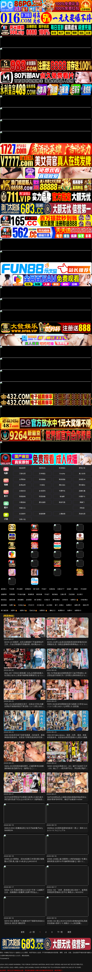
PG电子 (44, 589)
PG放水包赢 (21, 594)
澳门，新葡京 (59, 605)
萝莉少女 (82, 468)
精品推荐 (22, 468)
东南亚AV (82, 479)
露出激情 (42, 502)
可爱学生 (62, 491)
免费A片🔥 (23, 610)
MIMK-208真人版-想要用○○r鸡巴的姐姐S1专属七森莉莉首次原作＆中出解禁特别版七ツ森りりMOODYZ (67, 861)
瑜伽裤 (62, 496)
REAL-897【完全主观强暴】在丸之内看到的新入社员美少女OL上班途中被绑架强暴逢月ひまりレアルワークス (23, 675)
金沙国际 (49, 605)
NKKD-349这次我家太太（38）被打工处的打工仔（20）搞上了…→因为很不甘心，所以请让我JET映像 (67, 768)
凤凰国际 (12, 594)
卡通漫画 (22, 502)
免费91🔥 (14, 610)
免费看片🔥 (74, 600)
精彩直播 (39, 594)
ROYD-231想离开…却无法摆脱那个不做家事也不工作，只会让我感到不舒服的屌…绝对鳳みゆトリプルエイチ (24, 644)
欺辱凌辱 (22, 485)
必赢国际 (4, 594)
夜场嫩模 (20, 600)
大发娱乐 (47, 600)
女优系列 (42, 491)
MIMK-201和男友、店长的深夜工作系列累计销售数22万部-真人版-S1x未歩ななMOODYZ (24, 860)
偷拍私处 (4, 600)
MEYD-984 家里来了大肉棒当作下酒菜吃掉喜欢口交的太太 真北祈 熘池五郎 (24, 922)
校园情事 (42, 514)
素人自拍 (82, 473)
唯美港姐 (62, 479)
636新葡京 (84, 600)
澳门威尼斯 (4, 610)
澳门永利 (36, 589)
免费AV (69, 610)
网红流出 (62, 485)
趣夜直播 (12, 600)
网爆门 (82, 502)
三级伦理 (22, 473)
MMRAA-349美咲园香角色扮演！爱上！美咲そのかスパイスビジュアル (67, 829)
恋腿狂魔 (82, 491)
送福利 (69, 589)
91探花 (42, 485)
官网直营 (28, 589)
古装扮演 (22, 491)
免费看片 (69, 605)
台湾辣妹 (22, 479)
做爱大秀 (77, 605)
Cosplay (62, 473)
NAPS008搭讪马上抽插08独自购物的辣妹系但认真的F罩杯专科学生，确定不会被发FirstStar (66, 798)
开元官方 (31, 605)
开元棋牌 (20, 589)
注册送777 (60, 589)
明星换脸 (42, 496)
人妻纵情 (62, 514)
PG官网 (11, 589)
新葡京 (76, 589)
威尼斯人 (4, 589)
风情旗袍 (22, 496)
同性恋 (82, 508)
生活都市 (22, 514)
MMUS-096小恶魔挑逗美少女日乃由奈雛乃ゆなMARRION (23, 829)
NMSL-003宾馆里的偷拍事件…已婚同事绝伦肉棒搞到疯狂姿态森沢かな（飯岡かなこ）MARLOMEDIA (24, 768)
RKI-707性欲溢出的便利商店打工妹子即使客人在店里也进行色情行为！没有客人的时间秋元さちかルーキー (67, 675)
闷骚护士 (82, 496)
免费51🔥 (12, 605)
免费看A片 (61, 610)
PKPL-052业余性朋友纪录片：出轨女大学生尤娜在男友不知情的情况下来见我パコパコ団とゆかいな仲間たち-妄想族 (24, 706)
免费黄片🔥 (43, 610)
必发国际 (29, 600)
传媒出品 (22, 508)
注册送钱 (52, 589)
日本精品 (42, 473)
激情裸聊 (4, 605)
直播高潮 (31, 594)
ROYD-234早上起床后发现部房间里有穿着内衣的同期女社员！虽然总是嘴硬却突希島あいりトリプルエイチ (67, 644)
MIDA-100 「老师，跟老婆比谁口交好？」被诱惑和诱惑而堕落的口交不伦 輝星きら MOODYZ (67, 891)
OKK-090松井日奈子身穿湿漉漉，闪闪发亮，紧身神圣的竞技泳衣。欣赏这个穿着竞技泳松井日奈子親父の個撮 (24, 737)
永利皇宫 (65, 600)
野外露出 (82, 485)
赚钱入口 (53, 610)
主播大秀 (63, 594)
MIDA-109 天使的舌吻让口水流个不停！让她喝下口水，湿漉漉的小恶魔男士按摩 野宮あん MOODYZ (24, 892)
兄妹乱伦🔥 (33, 610)
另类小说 (22, 519)
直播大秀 (86, 605)
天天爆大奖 (40, 605)
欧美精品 (62, 468)
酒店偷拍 (55, 594)
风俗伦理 (82, 514)
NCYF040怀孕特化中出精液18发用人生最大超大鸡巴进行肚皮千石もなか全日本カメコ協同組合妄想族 (24, 799)
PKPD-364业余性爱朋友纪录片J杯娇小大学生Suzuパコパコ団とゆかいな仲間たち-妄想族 (67, 705)
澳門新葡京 (56, 600)
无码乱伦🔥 (22, 605)
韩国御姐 (42, 479)
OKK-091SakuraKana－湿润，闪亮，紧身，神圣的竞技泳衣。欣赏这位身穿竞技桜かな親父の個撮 (67, 736)
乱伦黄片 (80, 594)
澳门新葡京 (38, 600)
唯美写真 (62, 502)
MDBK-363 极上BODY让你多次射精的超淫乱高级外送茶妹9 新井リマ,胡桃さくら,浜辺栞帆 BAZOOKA (67, 923)
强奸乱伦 (42, 468)
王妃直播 (72, 594)
